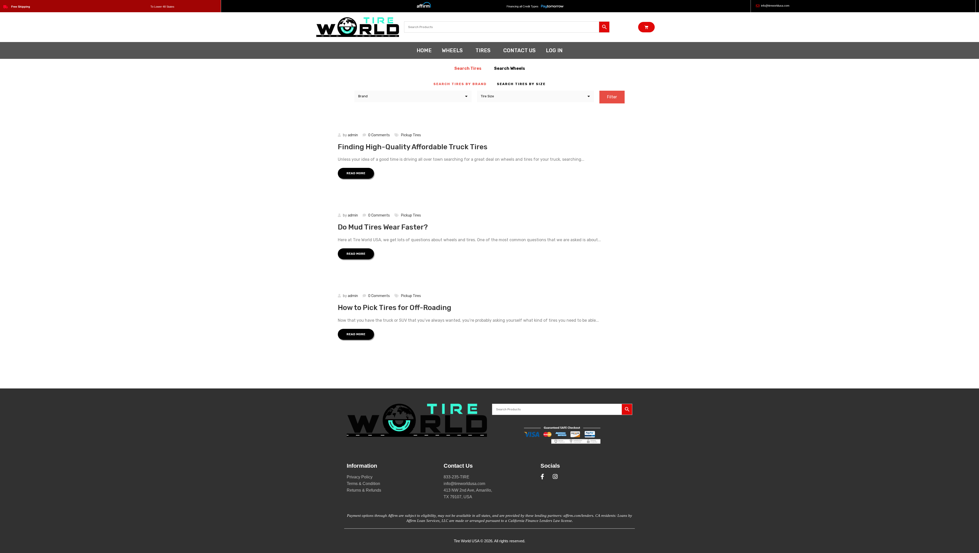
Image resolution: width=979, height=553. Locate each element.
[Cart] (646, 27)
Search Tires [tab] (467, 68)
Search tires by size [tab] (521, 84)
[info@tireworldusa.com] (757, 6)
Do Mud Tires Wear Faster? (383, 227)
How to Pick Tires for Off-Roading (394, 307)
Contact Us (519, 50)
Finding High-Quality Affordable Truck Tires (412, 147)
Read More (355, 173)
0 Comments (379, 135)
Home (424, 50)
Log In (554, 50)
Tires (483, 50)
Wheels (452, 50)
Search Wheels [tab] (509, 68)
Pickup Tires (411, 135)
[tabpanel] (489, 97)
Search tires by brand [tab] (460, 84)
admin (353, 135)
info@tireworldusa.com (775, 5)
